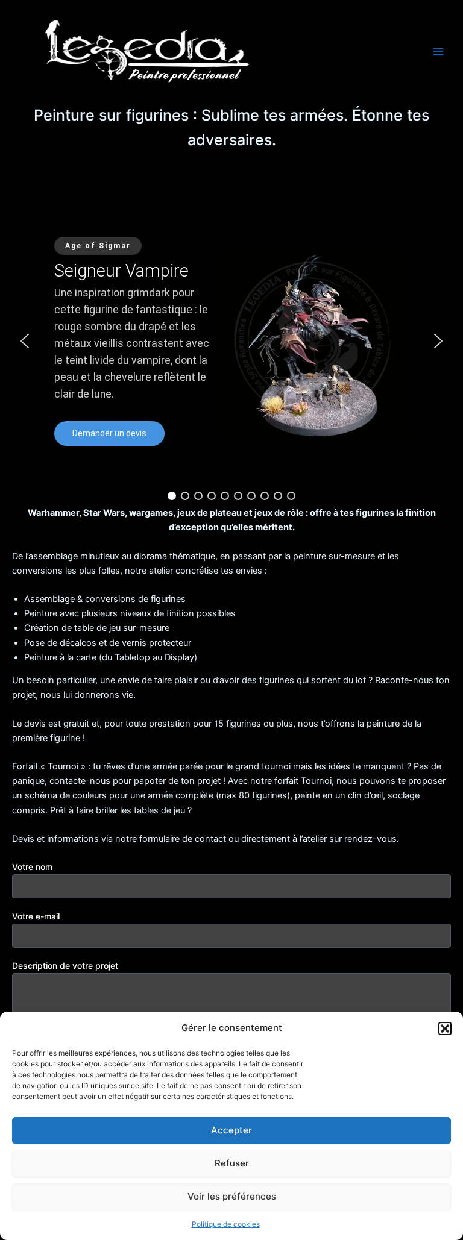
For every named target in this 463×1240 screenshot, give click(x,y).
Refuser (232, 1163)
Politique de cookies (226, 1224)
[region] (231, 341)
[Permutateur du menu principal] (438, 51)
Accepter (231, 1130)
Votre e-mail (36, 916)
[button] (445, 1028)
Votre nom (32, 867)
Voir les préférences (231, 1196)
